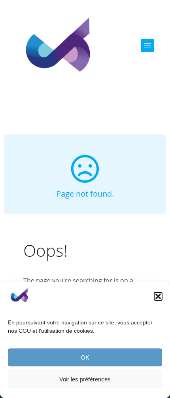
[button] (158, 296)
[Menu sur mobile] (147, 45)
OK (85, 357)
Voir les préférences (85, 379)
